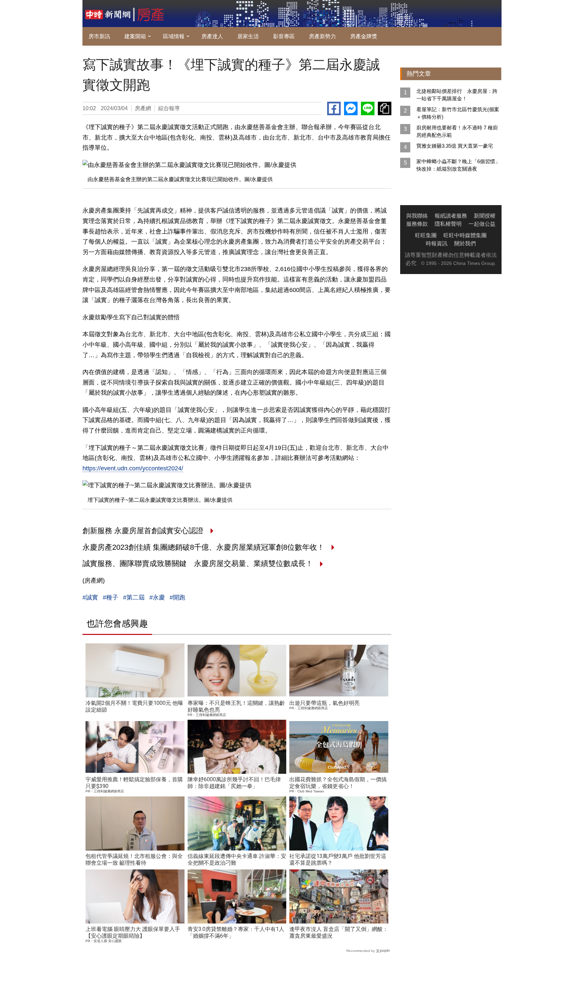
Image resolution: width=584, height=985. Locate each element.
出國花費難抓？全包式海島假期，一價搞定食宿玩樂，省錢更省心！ (338, 782)
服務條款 (417, 224)
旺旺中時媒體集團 (465, 235)
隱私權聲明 (448, 224)
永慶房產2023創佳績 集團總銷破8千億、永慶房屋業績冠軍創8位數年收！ (204, 547)
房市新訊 (99, 36)
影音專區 (284, 36)
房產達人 (212, 36)
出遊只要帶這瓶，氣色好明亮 (324, 703)
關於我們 (465, 243)
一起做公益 (481, 224)
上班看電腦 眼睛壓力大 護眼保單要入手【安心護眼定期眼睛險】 (133, 932)
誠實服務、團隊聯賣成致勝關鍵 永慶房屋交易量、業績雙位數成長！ (198, 563)
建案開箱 (135, 36)
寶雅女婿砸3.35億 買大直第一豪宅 (454, 146)
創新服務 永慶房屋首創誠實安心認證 (143, 530)
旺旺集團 (426, 235)
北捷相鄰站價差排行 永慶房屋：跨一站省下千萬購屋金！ (456, 94)
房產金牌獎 (363, 36)
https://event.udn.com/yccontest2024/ (132, 468)
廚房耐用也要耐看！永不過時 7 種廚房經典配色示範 (457, 131)
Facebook (334, 108)
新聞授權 (484, 216)
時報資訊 (436, 243)
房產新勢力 (322, 36)
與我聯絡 (417, 216)
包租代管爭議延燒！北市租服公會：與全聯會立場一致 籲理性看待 (134, 859)
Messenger (351, 108)
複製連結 (384, 108)
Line (367, 108)
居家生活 (248, 36)
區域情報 (174, 36)
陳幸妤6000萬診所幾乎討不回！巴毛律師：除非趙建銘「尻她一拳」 (234, 782)
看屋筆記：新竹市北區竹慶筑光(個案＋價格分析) (457, 113)
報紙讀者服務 (451, 216)
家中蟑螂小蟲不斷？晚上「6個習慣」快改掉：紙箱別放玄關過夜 (458, 165)
